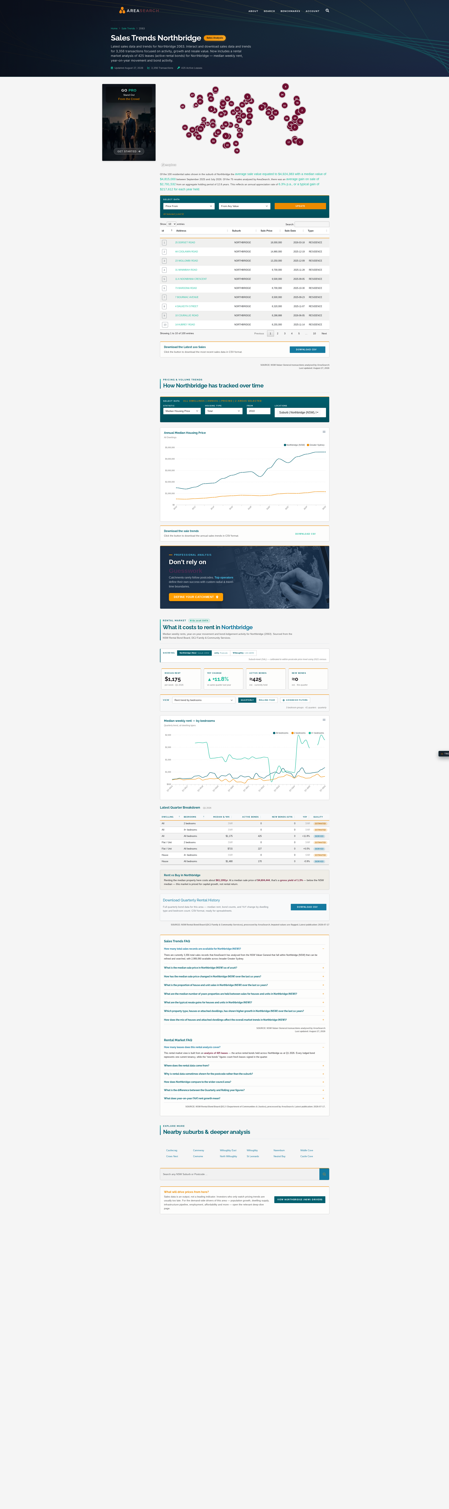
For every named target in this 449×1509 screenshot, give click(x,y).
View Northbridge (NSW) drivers (300, 1199)
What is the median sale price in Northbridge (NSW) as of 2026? (200, 967)
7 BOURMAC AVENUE (187, 297)
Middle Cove (306, 1150)
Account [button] (313, 11)
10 (165, 324)
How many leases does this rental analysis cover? (192, 1047)
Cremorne (198, 1156)
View (166, 700)
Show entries (172, 224)
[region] (244, 124)
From (250, 406)
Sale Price (266, 230)
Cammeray (198, 1150)
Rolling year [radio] (267, 700)
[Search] (327, 11)
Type (311, 230)
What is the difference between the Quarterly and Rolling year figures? (204, 1090)
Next (324, 333)
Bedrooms (190, 817)
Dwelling (168, 817)
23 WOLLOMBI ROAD (186, 260)
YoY (305, 817)
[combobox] (299, 412)
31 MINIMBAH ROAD (186, 270)
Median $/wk (221, 817)
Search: (290, 224)
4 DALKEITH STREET (186, 306)
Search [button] (269, 11)
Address (181, 230)
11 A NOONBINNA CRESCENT (191, 279)
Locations (281, 406)
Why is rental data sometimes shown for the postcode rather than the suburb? (208, 1073)
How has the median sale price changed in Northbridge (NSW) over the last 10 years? (212, 976)
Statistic (169, 406)
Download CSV (306, 349)
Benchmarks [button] (290, 11)
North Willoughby (228, 1156)
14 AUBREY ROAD (185, 324)
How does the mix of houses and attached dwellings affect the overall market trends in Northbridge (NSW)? (225, 1019)
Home (114, 28)
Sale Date (290, 230)
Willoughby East (228, 1150)
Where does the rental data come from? (186, 1065)
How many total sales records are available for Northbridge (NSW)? (202, 948)
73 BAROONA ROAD (186, 288)
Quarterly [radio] (247, 700)
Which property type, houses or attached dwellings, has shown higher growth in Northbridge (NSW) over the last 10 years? (234, 1011)
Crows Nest (172, 1156)
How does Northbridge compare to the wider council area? (197, 1081)
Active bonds (250, 817)
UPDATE (300, 206)
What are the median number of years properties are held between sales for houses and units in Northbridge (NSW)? (230, 993)
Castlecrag (171, 1150)
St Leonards (253, 1156)
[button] (207, 123)
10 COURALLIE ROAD (186, 315)
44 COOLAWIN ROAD (186, 251)
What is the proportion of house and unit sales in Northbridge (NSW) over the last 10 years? (216, 985)
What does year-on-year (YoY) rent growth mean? (192, 1098)
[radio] (194, 652)
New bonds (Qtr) (282, 817)
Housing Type (213, 406)
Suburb (236, 230)
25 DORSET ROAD (185, 242)
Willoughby (252, 1150)
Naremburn (279, 1150)
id (163, 230)
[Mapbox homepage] (168, 165)
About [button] (253, 11)
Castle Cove (306, 1156)
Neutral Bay (280, 1156)
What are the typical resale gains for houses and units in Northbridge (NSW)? (208, 1002)
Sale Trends (128, 28)
